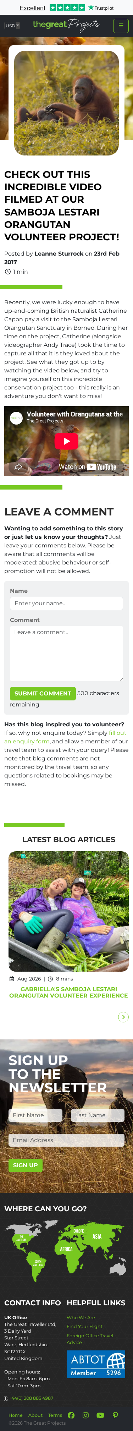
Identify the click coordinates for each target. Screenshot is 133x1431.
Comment (25, 620)
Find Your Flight (84, 1326)
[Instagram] (86, 1415)
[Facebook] (71, 1415)
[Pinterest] (115, 1415)
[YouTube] (100, 1415)
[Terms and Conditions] (96, 1363)
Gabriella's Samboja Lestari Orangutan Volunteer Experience (68, 992)
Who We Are (81, 1317)
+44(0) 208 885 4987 (31, 1398)
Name (19, 591)
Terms (55, 1415)
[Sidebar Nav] (121, 26)
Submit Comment (43, 693)
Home (16, 1415)
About (35, 1415)
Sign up (25, 1165)
